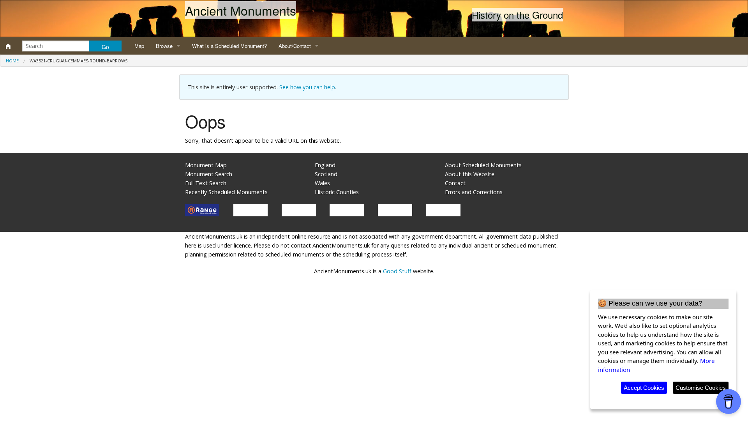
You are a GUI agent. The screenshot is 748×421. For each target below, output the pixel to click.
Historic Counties (337, 192)
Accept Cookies (644, 387)
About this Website (469, 174)
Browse (164, 46)
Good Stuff (397, 271)
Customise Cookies (701, 387)
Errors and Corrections (474, 192)
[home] (8, 46)
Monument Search (208, 174)
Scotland (326, 174)
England (325, 165)
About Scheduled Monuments (483, 165)
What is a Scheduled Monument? (229, 46)
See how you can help (307, 87)
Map (139, 46)
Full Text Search (205, 183)
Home (12, 61)
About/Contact (295, 46)
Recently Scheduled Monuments (226, 192)
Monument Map (206, 165)
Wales (322, 183)
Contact (455, 183)
